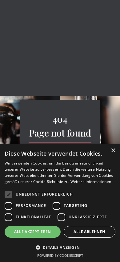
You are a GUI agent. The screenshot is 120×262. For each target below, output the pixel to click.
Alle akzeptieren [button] (32, 231)
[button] (60, 247)
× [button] (113, 150)
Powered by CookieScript (60, 255)
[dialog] (60, 203)
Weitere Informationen (90, 181)
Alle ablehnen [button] (89, 231)
